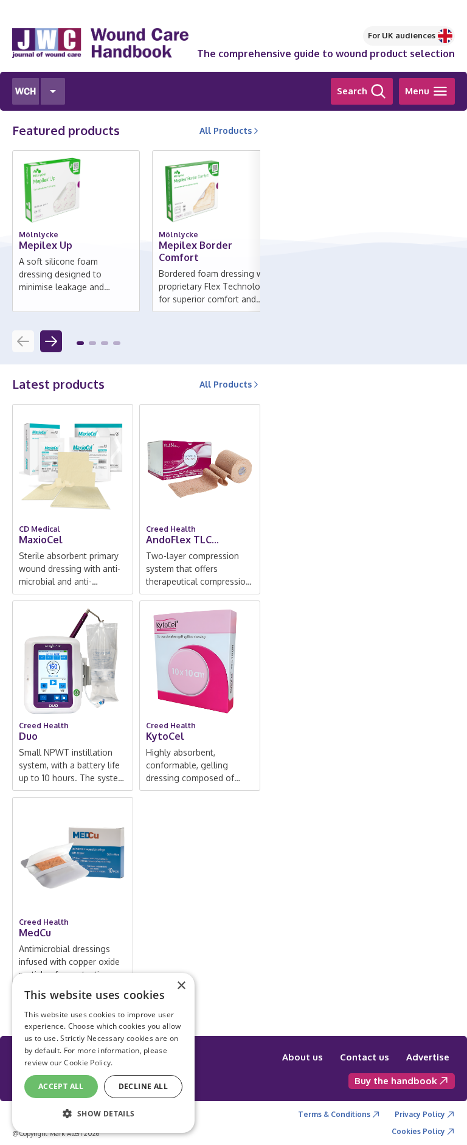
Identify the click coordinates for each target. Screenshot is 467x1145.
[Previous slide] (23, 341)
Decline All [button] (143, 1086)
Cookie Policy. (88, 1062)
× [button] (180, 985)
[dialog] (103, 1053)
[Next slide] (51, 341)
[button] (80, 343)
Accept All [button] (61, 1086)
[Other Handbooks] (53, 91)
